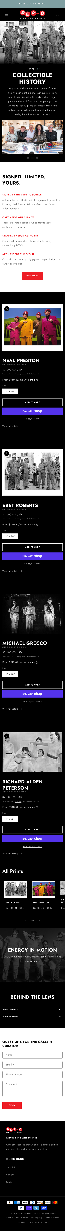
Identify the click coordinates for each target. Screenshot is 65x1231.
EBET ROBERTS (13, 903)
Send (12, 1105)
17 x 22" (10, 818)
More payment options (32, 418)
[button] (6, 14)
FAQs (9, 1181)
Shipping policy (24, 1222)
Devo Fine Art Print (24, 1213)
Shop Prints (12, 1167)
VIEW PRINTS (32, 276)
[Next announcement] (59, 4)
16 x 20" (10, 391)
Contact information (42, 1222)
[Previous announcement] (5, 4)
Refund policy (36, 1217)
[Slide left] (25, 920)
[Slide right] (39, 920)
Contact (10, 1174)
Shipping (18, 374)
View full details (10, 426)
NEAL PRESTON (41, 903)
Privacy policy (22, 1217)
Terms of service (52, 1217)
